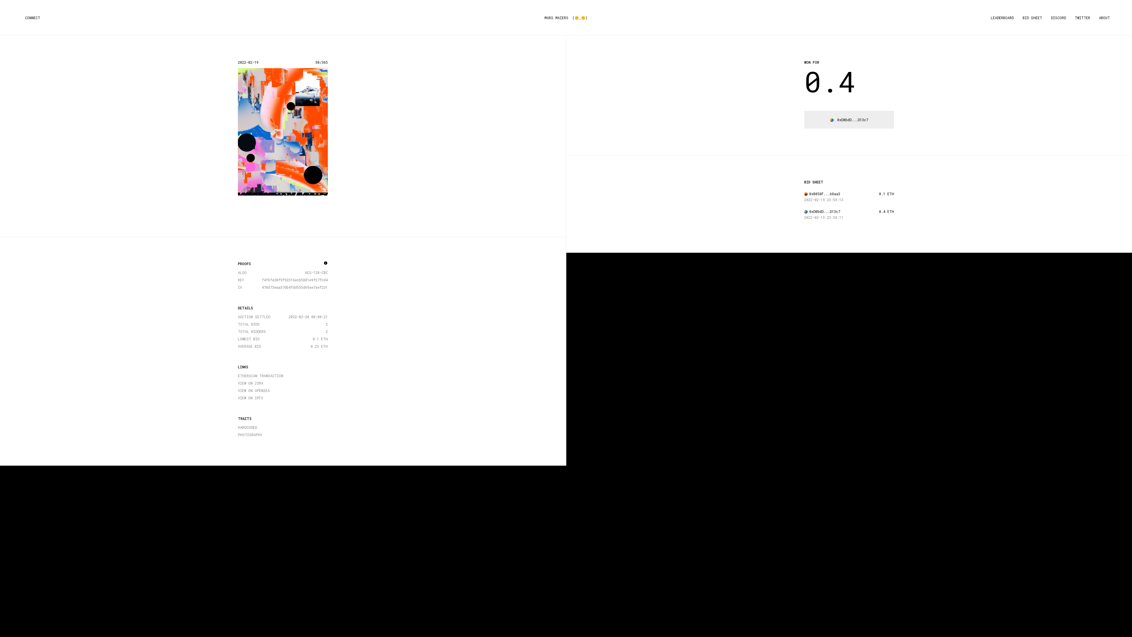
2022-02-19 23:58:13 (823, 199)
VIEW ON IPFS (250, 397)
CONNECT (32, 17)
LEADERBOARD (1002, 17)
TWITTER (1082, 17)
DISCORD (1058, 17)
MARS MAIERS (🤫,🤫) (566, 17)
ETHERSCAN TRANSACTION (260, 375)
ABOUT (1104, 17)
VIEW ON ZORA (250, 383)
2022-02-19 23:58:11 (823, 217)
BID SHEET (1032, 17)
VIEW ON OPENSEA (254, 390)
